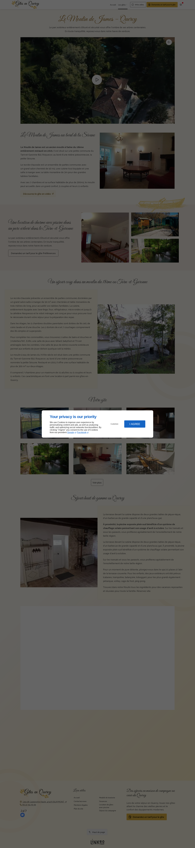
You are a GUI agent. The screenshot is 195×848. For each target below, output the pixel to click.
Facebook (81, 432)
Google (70, 432)
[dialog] (97, 424)
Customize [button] (114, 424)
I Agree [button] (134, 424)
